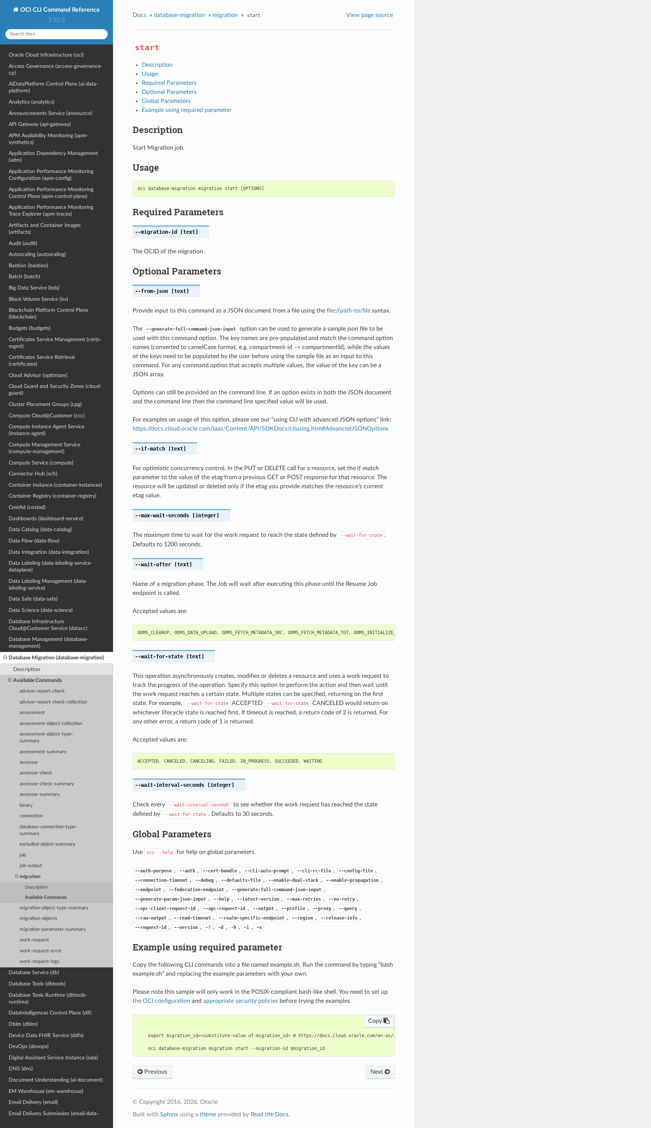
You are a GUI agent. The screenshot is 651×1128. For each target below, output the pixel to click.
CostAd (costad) (27, 507)
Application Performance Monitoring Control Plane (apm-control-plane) (51, 193)
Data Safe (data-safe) (33, 599)
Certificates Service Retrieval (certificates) (42, 360)
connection (31, 816)
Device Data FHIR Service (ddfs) (46, 1035)
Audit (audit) (23, 243)
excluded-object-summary (47, 844)
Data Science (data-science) (41, 610)
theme (208, 1114)
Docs (139, 15)
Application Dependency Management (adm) (53, 156)
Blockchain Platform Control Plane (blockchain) (48, 313)
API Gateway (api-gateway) (40, 124)
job (23, 855)
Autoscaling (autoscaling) (37, 254)
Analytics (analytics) (32, 102)
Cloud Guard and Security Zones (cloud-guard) (55, 389)
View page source (369, 15)
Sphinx (169, 1114)
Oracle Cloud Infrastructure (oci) (46, 55)
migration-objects (38, 918)
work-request (34, 940)
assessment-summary (43, 751)
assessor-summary (40, 794)
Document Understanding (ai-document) (56, 1080)
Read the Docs (270, 1114)
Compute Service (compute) (41, 463)
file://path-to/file (348, 311)
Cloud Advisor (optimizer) (38, 375)
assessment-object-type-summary (46, 737)
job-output (31, 865)
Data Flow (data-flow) (34, 541)
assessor (29, 762)
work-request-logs (40, 961)
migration (30, 876)
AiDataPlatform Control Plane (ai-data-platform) (53, 87)
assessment (32, 712)
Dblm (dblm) (23, 1024)
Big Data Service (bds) (34, 288)
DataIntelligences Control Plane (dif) (50, 1013)
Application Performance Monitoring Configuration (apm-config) (51, 175)
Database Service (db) (34, 972)
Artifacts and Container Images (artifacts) (45, 228)
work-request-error (41, 951)
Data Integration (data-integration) (49, 552)
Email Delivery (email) (33, 1102)
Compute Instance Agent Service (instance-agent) (46, 430)
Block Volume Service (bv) (38, 299)
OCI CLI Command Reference (59, 10)
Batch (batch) (24, 276)
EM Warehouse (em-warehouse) (46, 1091)
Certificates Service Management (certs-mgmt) (55, 343)
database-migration (179, 15)
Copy (376, 1021)
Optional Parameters (169, 92)
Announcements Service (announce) (50, 113)
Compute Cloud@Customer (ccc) (47, 415)
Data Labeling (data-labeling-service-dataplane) (50, 566)
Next (377, 1072)
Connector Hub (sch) (33, 474)
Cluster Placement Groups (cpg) (45, 404)
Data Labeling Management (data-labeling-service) (48, 584)
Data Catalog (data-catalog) (40, 529)
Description (26, 669)
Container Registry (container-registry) (52, 496)
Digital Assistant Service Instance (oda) (53, 1058)
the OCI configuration (161, 1001)
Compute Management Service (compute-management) (44, 448)
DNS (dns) (21, 1068)
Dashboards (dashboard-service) (46, 518)
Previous (155, 1072)
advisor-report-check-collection (53, 702)
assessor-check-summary (47, 784)
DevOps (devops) (29, 1046)
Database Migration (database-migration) (56, 658)
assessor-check (36, 773)
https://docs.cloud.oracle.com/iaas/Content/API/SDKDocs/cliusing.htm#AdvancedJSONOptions (260, 429)
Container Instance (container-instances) (55, 485)
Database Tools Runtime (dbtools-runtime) (48, 998)
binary (26, 805)
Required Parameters (169, 83)
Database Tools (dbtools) (37, 984)
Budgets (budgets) (29, 328)
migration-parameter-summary (53, 929)
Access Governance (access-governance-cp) (55, 69)
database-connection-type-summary (48, 830)
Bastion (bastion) (28, 265)
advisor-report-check (42, 691)
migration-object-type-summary (54, 908)
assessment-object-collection (51, 723)
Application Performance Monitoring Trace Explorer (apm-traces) (51, 210)
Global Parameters (166, 101)
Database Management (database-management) (48, 642)
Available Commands (37, 680)
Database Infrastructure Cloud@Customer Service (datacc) (48, 625)
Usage (150, 74)
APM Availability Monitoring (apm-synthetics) (48, 139)
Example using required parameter (187, 110)
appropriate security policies (240, 1001)
